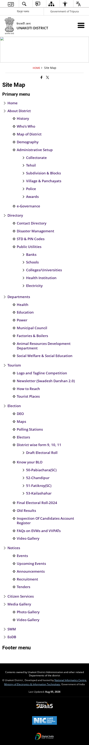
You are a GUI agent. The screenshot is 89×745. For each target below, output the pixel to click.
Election (14, 406)
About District (19, 111)
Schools (32, 262)
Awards (32, 196)
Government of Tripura (64, 11)
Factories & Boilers (32, 336)
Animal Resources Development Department (44, 345)
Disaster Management (35, 231)
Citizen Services (20, 596)
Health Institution (41, 278)
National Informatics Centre (70, 680)
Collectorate (36, 157)
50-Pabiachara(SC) (41, 470)
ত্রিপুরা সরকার (23, 11)
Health (22, 304)
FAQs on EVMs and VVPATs (39, 531)
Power (22, 320)
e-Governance (28, 206)
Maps (21, 421)
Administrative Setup (35, 150)
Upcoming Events (31, 563)
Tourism (14, 365)
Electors (23, 437)
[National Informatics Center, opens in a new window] (44, 721)
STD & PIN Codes (30, 239)
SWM (11, 629)
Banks (31, 254)
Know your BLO (29, 462)
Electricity (34, 285)
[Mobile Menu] (81, 25)
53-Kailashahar (39, 493)
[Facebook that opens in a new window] (41, 77)
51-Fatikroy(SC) (38, 485)
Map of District (29, 134)
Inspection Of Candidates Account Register (45, 520)
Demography (27, 142)
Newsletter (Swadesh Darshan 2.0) (46, 381)
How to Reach (28, 389)
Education (25, 312)
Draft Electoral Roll (42, 452)
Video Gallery (28, 538)
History (23, 118)
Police (31, 189)
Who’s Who (26, 126)
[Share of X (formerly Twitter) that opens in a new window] (47, 77)
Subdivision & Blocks (43, 173)
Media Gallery (19, 604)
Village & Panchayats (43, 181)
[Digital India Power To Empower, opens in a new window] (44, 737)
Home (12, 103)
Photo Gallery (28, 612)
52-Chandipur (37, 478)
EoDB (11, 637)
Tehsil (31, 165)
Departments (18, 297)
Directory (15, 215)
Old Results (26, 510)
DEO (20, 413)
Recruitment (27, 579)
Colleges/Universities (44, 270)
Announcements (31, 571)
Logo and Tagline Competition (42, 373)
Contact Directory (31, 223)
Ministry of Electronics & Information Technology (32, 684)
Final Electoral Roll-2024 (37, 503)
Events (22, 555)
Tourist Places (28, 396)
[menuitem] (10, 4)
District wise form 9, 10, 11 (39, 445)
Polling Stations (30, 429)
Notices (13, 548)
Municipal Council (32, 328)
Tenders (23, 587)
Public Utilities (29, 246)
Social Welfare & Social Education (44, 356)
